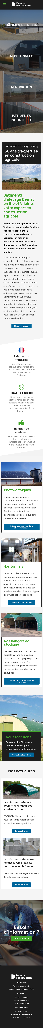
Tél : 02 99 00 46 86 (21, 1003)
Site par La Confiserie (21, 1017)
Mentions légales (21, 1011)
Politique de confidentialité (21, 1014)
